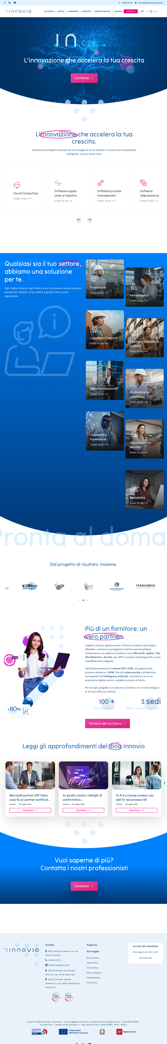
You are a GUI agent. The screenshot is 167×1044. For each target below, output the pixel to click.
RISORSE (118, 11)
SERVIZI (61, 11)
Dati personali (93, 958)
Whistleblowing (93, 977)
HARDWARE (73, 11)
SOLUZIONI (49, 11)
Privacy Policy (92, 967)
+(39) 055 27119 (54, 960)
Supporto (92, 944)
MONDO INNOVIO (103, 11)
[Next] (89, 219)
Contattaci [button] (82, 78)
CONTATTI (130, 11)
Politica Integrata (94, 972)
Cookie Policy (92, 963)
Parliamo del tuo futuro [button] (105, 723)
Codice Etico (92, 982)
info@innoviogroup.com (58, 965)
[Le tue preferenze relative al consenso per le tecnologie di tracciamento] (164, 783)
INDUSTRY (86, 11)
